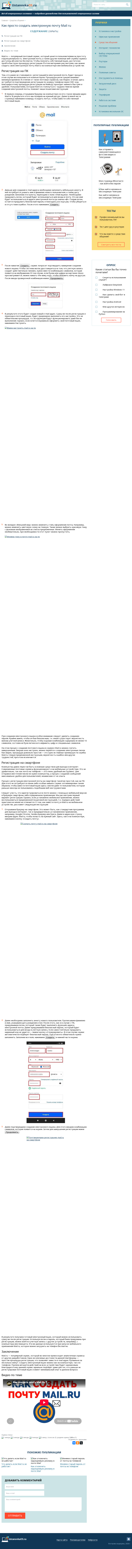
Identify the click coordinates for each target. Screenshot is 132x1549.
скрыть (53, 31)
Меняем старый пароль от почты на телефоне (72, 1465)
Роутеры (103, 61)
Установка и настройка (110, 31)
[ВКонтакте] (74, 1442)
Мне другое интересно (114, 306)
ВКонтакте (128, 1539)
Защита (102, 89)
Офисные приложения (109, 36)
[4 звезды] (34, 1438)
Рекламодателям (77, 1540)
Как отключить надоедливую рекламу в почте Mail (42, 1468)
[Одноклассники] (77, 1442)
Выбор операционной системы (109, 54)
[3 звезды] (25, 1438)
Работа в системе (107, 100)
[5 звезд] (43, 1438)
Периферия (104, 94)
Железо (102, 67)
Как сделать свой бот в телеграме (112, 295)
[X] (81, 1442)
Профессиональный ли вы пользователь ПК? (112, 218)
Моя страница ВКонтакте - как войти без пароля (111, 182)
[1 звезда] (6, 1438)
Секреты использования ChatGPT (112, 278)
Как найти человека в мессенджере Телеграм (110, 196)
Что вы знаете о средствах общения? (112, 235)
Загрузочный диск (107, 83)
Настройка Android (112, 301)
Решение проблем (107, 105)
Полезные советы (107, 72)
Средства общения (108, 42)
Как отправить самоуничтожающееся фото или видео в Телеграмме (110, 153)
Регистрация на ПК (12, 36)
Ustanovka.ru (24, 5)
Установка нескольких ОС (111, 111)
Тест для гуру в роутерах (112, 226)
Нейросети (92, 1540)
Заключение (8, 45)
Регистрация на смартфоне (16, 40)
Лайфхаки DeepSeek (112, 284)
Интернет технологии (109, 47)
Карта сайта (62, 1540)
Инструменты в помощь (111, 78)
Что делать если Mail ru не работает (14, 1465)
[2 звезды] (15, 1438)
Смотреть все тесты (111, 244)
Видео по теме (10, 50)
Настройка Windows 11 (114, 289)
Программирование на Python (112, 312)
